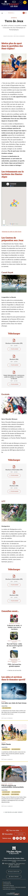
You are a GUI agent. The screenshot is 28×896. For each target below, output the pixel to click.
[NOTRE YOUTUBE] (20, 838)
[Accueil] (2, 13)
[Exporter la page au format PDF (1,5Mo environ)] (24, 13)
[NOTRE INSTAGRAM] (14, 838)
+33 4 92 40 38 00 (15, 866)
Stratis (16, 894)
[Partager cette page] (26, 13)
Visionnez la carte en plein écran (11, 231)
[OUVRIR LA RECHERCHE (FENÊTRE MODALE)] (20, 2)
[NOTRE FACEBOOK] (17, 838)
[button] (14, 65)
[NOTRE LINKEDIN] (24, 838)
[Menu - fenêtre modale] (25, 2)
